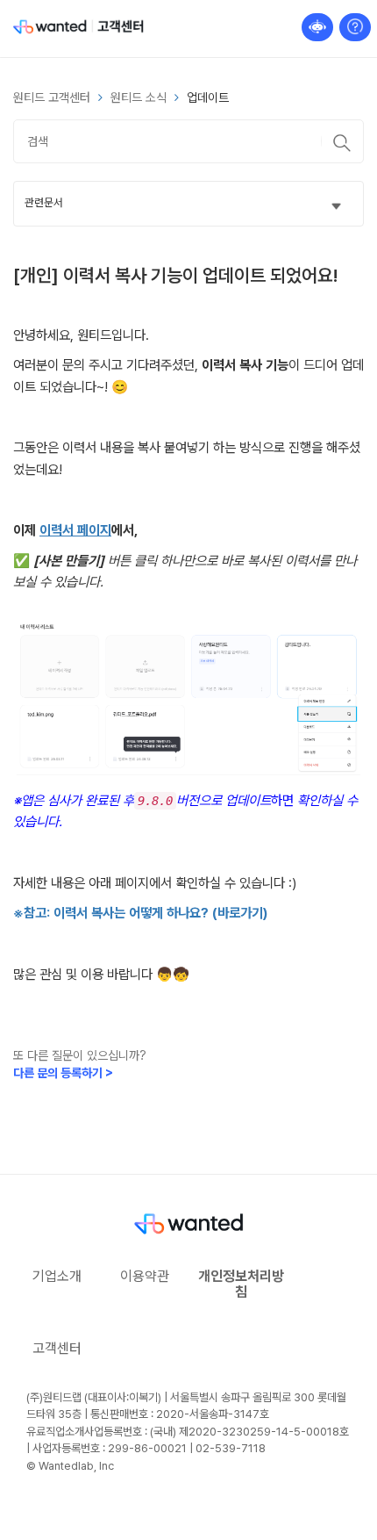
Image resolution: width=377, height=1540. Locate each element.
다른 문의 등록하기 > (63, 1073)
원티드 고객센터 (51, 97)
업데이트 (208, 97)
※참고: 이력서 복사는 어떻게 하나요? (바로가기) (140, 912)
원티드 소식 (138, 97)
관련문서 (44, 202)
